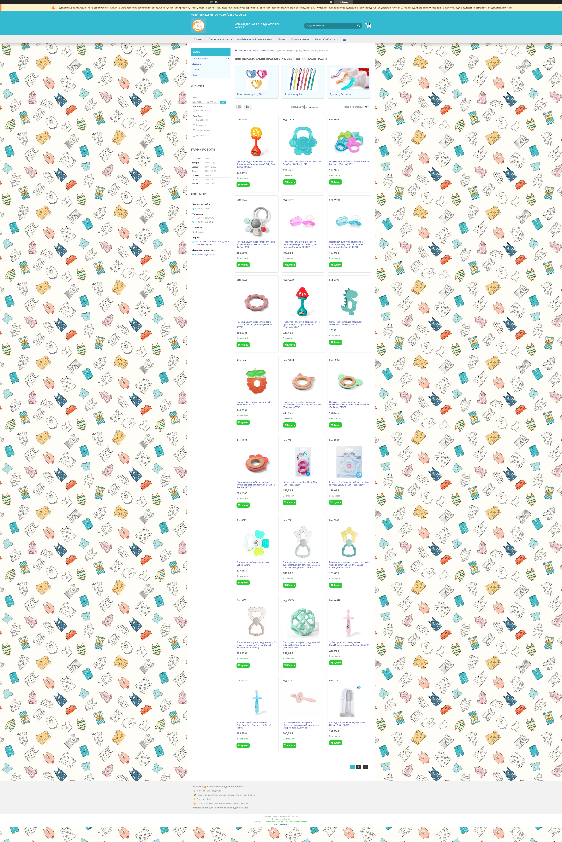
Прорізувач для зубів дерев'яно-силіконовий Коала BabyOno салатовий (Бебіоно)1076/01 (349, 404)
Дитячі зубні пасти (340, 94)
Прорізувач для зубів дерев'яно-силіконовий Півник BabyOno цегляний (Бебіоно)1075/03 (256, 485)
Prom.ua (295, 816)
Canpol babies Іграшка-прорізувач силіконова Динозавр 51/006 (346, 323)
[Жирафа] (198, 25)
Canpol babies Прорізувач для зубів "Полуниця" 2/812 (254, 403)
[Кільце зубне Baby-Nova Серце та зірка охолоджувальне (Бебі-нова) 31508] (349, 462)
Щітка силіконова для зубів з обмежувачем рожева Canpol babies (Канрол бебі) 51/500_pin (301, 725)
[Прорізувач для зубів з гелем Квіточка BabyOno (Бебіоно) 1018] (303, 141)
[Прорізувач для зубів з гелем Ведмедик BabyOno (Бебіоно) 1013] (349, 141)
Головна (198, 39)
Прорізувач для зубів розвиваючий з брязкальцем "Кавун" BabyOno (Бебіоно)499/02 (301, 324)
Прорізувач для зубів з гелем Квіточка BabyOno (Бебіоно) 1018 (302, 163)
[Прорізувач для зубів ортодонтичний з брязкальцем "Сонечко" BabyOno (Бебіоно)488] (257, 221)
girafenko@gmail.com (205, 254)
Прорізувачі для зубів (249, 94)
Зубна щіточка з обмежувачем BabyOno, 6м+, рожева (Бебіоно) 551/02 (349, 643)
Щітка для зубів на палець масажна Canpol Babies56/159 (347, 723)
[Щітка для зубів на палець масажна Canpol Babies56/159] (349, 702)
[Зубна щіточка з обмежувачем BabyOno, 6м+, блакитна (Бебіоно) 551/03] (257, 702)
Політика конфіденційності (297, 822)
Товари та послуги (218, 39)
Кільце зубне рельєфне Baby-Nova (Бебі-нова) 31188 (300, 483)
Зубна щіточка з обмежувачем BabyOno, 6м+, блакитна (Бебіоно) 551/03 (254, 725)
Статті (195, 75)
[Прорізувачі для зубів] (256, 79)
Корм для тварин (300, 39)
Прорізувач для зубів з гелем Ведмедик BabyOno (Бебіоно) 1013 (349, 163)
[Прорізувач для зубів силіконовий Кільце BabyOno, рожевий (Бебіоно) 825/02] (257, 301)
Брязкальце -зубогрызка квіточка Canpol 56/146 (253, 563)
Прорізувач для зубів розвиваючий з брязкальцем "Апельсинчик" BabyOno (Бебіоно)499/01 (256, 164)
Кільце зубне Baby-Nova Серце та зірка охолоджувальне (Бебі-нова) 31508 (349, 483)
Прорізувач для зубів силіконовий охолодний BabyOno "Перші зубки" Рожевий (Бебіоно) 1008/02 (300, 244)
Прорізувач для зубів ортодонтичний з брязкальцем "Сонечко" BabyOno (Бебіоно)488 (256, 244)
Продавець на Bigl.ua (281, 819)
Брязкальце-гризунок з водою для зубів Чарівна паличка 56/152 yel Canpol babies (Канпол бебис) (349, 565)
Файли (195, 69)
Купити (244, 184)
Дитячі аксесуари (267, 50)
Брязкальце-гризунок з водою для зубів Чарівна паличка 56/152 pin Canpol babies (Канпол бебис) (257, 645)
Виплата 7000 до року (326, 39)
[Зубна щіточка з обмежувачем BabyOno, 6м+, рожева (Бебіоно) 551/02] (349, 622)
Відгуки (281, 39)
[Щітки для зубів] (303, 79)
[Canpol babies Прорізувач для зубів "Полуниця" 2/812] (257, 382)
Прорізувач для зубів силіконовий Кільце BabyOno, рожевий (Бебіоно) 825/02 (255, 324)
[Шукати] (359, 26)
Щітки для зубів (293, 94)
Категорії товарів (200, 58)
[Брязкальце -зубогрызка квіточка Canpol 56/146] (257, 542)
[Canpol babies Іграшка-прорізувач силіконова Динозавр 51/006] (349, 301)
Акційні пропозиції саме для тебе (254, 39)
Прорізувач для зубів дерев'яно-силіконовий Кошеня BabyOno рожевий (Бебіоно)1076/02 (302, 404)
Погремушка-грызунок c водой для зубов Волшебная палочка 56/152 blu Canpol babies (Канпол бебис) (301, 565)
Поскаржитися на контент (273, 822)
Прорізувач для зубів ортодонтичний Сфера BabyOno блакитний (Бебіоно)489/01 (301, 645)
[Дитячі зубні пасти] (349, 79)
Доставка (196, 64)
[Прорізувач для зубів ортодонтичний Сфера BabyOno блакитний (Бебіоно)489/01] (303, 622)
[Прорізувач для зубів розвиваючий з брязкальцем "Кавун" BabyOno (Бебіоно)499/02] (303, 301)
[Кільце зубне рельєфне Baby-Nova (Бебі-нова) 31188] (303, 462)
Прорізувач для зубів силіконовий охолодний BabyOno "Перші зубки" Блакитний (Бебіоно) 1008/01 (346, 244)
